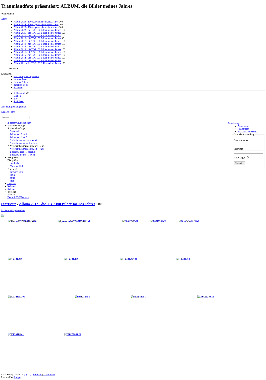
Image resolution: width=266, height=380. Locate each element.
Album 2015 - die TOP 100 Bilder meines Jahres (37, 55)
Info (16, 98)
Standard (14, 131)
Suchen (17, 96)
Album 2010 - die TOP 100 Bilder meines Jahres (37, 38)
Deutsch (18, 197)
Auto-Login (240, 157)
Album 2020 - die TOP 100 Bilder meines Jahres (37, 35)
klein (12, 175)
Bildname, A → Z (18, 134)
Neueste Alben (21, 82)
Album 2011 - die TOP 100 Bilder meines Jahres (37, 63)
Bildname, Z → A (19, 137)
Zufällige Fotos (21, 84)
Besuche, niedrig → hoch (22, 154)
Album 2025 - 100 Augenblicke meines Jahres (36, 21)
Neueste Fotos (20, 79)
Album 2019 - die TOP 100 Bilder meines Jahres (37, 43)
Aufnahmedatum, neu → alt (23, 140)
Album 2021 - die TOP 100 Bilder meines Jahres (38, 32)
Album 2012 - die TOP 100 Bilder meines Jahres (37, 60)
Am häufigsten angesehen (26, 76)
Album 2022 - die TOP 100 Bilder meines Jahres (37, 30)
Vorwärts (37, 374)
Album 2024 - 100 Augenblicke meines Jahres (36, 24)
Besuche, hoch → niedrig (22, 151)
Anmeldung (233, 123)
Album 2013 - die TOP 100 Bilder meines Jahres (37, 46)
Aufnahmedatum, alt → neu (23, 143)
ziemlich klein (17, 172)
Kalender (18, 87)
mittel (12, 177)
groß (12, 180)
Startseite (8, 204)
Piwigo (17, 377)
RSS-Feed (19, 101)
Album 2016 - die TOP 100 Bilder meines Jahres (37, 52)
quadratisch (15, 163)
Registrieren (243, 128)
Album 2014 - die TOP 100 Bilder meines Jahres (37, 57)
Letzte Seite (49, 374)
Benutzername (241, 140)
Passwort (238, 149)
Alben (4, 19)
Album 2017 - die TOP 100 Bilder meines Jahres (37, 41)
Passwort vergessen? (248, 131)
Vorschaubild (16, 166)
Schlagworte (20, 93)
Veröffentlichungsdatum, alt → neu (27, 149)
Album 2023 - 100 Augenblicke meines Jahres (36, 27)
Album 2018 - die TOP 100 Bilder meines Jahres (37, 49)
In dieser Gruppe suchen (13, 210)
